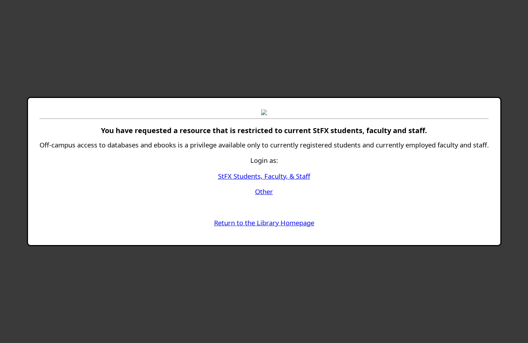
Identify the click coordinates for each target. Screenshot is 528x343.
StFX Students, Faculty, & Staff (264, 176)
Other (264, 191)
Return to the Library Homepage (264, 222)
